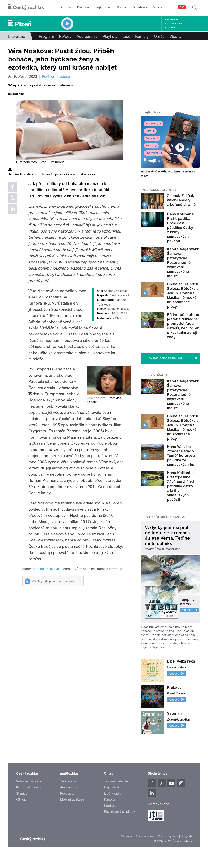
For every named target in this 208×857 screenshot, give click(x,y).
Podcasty (67, 793)
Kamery (170, 27)
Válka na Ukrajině (29, 781)
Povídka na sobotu (56, 77)
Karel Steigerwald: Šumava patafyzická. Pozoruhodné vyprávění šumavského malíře (183, 262)
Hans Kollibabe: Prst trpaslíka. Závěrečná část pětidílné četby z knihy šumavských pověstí (181, 486)
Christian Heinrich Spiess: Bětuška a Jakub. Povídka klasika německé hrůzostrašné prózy (183, 295)
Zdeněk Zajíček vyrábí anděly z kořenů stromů (181, 200)
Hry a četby (152, 123)
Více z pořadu (155, 375)
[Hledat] (194, 7)
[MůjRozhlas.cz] (16, 94)
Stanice (121, 7)
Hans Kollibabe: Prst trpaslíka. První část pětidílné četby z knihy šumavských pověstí (181, 227)
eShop (21, 799)
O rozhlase (140, 7)
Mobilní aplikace (72, 799)
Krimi (149, 131)
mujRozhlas (102, 7)
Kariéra (109, 799)
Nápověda (111, 787)
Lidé (126, 36)
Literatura (16, 36)
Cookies (126, 836)
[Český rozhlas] (26, 7)
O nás (159, 36)
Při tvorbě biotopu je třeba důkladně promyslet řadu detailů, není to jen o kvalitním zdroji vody (183, 325)
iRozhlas (65, 7)
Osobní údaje (145, 836)
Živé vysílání (152, 153)
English (187, 836)
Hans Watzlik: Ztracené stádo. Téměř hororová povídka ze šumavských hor (181, 455)
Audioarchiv (173, 23)
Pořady (65, 36)
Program (83, 7)
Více (175, 36)
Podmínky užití (168, 836)
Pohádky (150, 138)
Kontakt (110, 806)
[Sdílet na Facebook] (12, 187)
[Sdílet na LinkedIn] (12, 209)
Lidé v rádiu (112, 793)
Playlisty (110, 36)
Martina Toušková (46, 569)
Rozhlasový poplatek (119, 812)
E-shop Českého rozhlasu (166, 517)
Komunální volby (28, 787)
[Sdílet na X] (12, 198)
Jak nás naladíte (116, 781)
